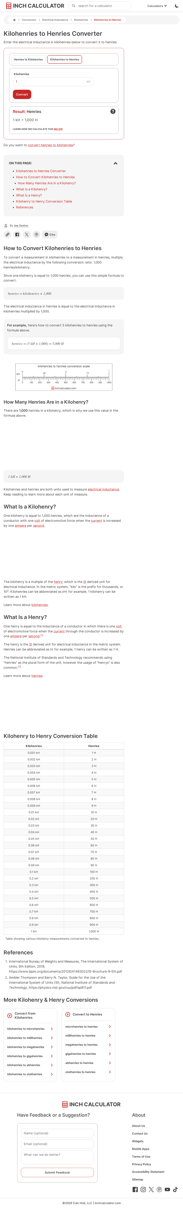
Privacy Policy (141, 1164)
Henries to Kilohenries (28, 59)
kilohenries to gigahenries (25, 1056)
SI (84, 582)
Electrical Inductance (55, 19)
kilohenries (39, 605)
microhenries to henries (81, 1026)
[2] (19, 666)
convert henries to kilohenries (50, 145)
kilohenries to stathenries (24, 1074)
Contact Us (140, 1133)
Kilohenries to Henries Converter (41, 171)
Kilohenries (81, 19)
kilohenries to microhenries (25, 1029)
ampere (20, 525)
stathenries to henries (80, 1072)
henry (58, 582)
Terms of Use (141, 1156)
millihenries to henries (80, 1035)
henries (37, 676)
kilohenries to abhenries (23, 1065)
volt (37, 520)
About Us (138, 1126)
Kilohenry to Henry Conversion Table (44, 201)
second (38, 525)
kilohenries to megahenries (25, 1047)
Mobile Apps (140, 1149)
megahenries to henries (81, 1044)
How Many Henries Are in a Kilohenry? (47, 183)
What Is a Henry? (29, 195)
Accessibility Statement (148, 1172)
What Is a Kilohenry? (31, 189)
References (24, 207)
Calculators (155, 6)
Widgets (138, 1141)
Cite (52, 234)
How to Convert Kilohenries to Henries (45, 177)
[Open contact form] (112, 111)
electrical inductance (103, 489)
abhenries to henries (79, 1063)
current (96, 520)
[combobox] (104, 6)
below (58, 129)
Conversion (29, 19)
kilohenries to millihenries (24, 1038)
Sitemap (137, 1179)
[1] (41, 635)
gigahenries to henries (80, 1054)
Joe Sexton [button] (21, 225)
